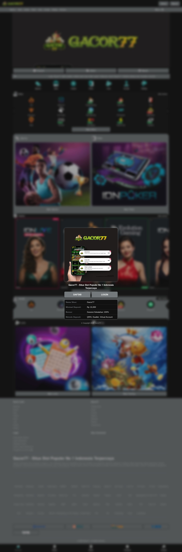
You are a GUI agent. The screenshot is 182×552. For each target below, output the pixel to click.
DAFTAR (77, 294)
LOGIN (104, 294)
